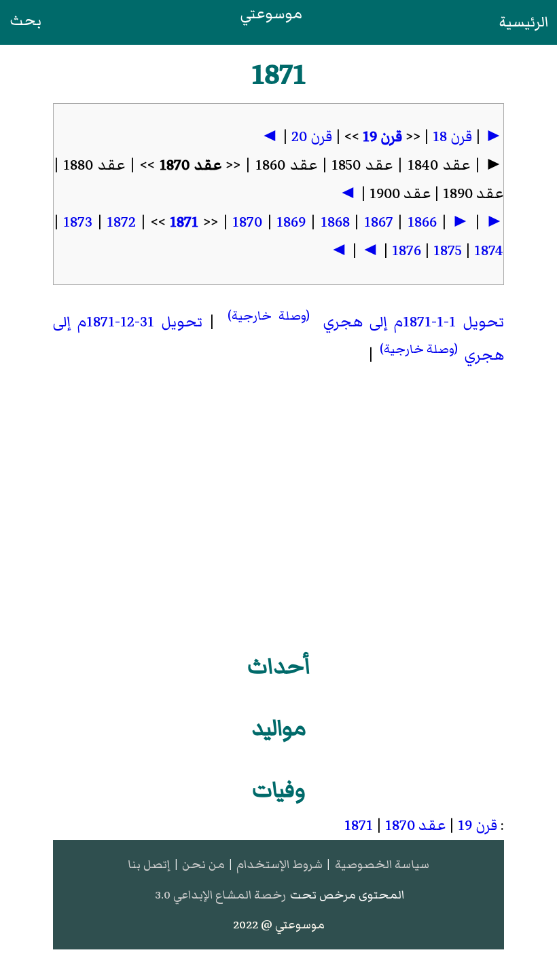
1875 (447, 251)
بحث (25, 21)
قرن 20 (311, 137)
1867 (378, 222)
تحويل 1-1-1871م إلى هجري (362, 322)
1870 (247, 222)
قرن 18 (452, 137)
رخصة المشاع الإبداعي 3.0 (220, 895)
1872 (121, 222)
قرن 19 (382, 137)
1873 (77, 222)
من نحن (203, 864)
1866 (422, 222)
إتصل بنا (149, 864)
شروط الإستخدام (279, 864)
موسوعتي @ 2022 (279, 924)
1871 (184, 222)
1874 (488, 251)
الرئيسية (524, 22)
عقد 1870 (415, 825)
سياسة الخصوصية (382, 864)
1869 (291, 222)
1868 (335, 222)
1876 (406, 251)
